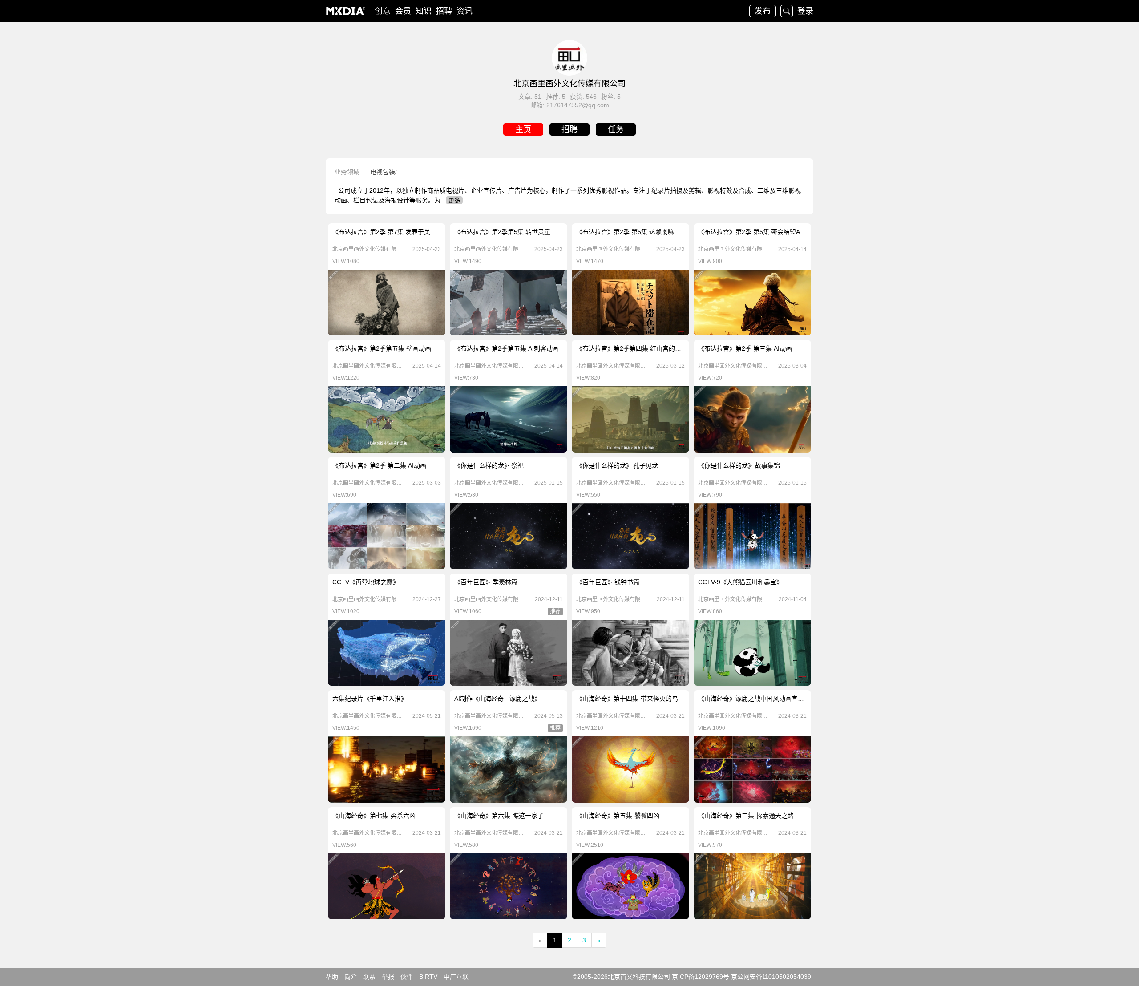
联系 (369, 976)
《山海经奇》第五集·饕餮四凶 (617, 815)
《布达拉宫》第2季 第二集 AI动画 (379, 465)
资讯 (464, 11)
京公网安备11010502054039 (771, 976)
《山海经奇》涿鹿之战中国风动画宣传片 (754, 698)
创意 (383, 11)
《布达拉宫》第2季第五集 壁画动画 (381, 348)
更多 (454, 200)
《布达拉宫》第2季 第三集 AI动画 (745, 348)
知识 (424, 11)
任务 (616, 129)
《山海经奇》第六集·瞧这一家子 (499, 815)
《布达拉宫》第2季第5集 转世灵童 (502, 231)
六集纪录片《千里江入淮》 (369, 698)
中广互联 (456, 976)
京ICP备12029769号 (700, 976)
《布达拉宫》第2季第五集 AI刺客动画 (506, 348)
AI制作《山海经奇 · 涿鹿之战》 (497, 698)
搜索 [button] (786, 11)
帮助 (332, 976)
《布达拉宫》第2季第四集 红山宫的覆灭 (631, 348)
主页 (523, 129)
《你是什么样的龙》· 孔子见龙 (617, 465)
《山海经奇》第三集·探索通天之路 (746, 815)
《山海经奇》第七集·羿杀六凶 (374, 815)
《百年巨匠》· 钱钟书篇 (607, 582)
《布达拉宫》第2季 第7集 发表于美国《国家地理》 (403, 231)
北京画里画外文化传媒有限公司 (367, 249)
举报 (388, 976)
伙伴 (406, 976)
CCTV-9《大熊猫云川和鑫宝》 (740, 582)
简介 (350, 976)
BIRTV (428, 976)
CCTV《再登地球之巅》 (365, 582)
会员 (403, 11)
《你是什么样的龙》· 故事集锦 (739, 465)
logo (346, 11)
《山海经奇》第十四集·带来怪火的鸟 (627, 698)
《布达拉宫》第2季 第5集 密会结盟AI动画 (756, 231)
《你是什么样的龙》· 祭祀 (489, 465)
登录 (805, 11)
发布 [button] (763, 11)
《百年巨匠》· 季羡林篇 (485, 582)
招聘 (444, 11)
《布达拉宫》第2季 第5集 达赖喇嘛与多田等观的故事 (650, 231)
